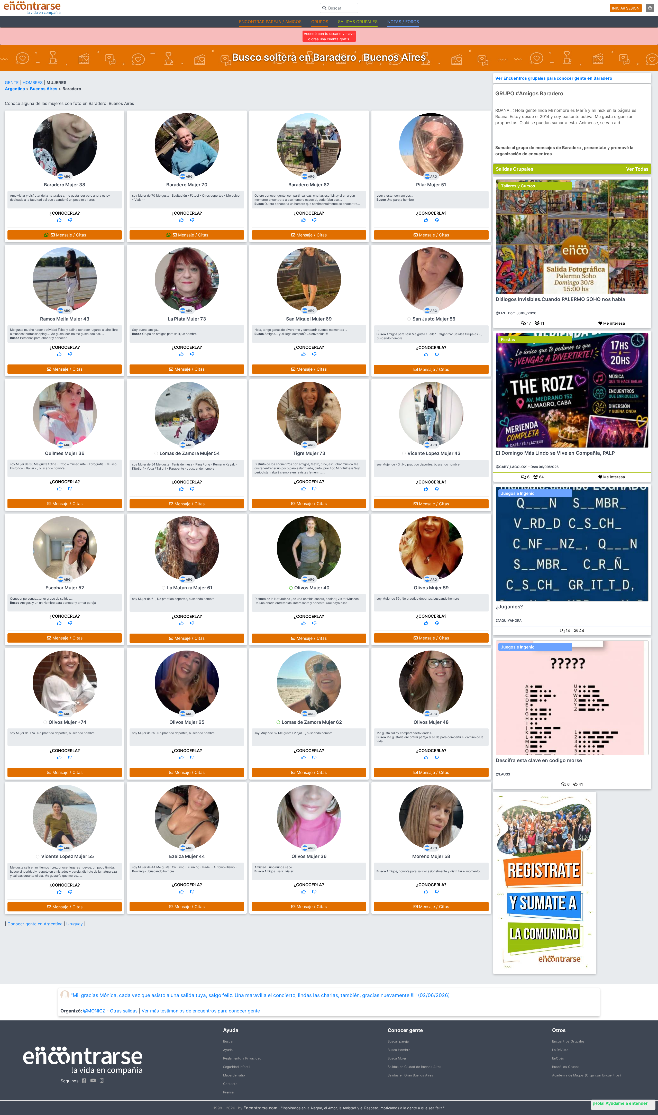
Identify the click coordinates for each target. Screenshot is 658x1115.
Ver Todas (637, 169)
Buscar (228, 1041)
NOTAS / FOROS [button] (403, 21)
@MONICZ (94, 1010)
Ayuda (228, 1050)
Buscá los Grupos (566, 1067)
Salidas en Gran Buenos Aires (410, 1075)
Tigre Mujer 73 (309, 453)
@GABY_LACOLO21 (511, 467)
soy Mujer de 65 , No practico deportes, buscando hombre (173, 733)
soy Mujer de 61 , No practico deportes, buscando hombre (173, 599)
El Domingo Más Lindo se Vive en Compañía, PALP (555, 453)
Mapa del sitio (234, 1075)
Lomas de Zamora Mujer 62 (312, 722)
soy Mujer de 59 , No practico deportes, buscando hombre (418, 598)
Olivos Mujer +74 (67, 722)
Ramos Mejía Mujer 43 (64, 319)
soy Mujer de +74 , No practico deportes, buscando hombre (52, 733)
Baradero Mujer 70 (186, 184)
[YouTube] (92, 1080)
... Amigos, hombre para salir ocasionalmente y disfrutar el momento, (428, 869)
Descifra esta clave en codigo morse (539, 760)
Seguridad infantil (236, 1067)
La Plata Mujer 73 (187, 319)
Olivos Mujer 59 (431, 587)
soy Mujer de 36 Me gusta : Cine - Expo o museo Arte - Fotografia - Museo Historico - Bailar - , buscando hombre (63, 466)
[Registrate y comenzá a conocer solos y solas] (572, 883)
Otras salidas (124, 1010)
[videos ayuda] (650, 8)
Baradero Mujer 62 (309, 184)
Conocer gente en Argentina (35, 923)
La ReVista (560, 1050)
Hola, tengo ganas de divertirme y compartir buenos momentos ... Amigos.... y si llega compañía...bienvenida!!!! (300, 332)
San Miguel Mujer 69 (309, 319)
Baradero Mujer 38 (64, 184)
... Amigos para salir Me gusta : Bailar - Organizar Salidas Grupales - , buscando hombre (429, 334)
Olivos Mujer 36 (309, 856)
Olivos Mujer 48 (431, 722)
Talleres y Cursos (518, 185)
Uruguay (75, 923)
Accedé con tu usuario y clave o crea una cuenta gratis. (329, 36)
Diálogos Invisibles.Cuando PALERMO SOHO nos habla (560, 299)
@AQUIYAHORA (509, 620)
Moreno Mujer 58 (431, 856)
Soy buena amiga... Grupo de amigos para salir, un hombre (164, 332)
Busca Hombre (399, 1050)
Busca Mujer (397, 1058)
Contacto (230, 1084)
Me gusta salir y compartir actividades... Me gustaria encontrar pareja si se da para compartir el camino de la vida (430, 737)
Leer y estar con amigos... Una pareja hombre (395, 198)
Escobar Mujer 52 (64, 587)
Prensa (228, 1092)
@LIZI (500, 313)
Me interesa (613, 323)
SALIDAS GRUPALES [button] (358, 21)
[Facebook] (82, 1080)
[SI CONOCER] (59, 220)
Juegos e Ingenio (518, 493)
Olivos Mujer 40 (312, 587)
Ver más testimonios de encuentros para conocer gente (201, 1010)
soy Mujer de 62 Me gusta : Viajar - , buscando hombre (293, 733)
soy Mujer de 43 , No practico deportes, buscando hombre (418, 464)
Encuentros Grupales (568, 1041)
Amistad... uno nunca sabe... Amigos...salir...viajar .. (275, 869)
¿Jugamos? (509, 607)
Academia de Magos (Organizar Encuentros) (586, 1075)
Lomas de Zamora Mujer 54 (190, 453)
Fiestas (508, 339)
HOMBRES (33, 82)
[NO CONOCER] (70, 220)
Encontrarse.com (260, 1107)
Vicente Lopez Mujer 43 (434, 453)
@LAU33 (503, 774)
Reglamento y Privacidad (242, 1058)
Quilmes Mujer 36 (65, 453)
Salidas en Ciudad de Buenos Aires (414, 1067)
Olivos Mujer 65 (186, 722)
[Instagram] (100, 1080)
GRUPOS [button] (319, 21)
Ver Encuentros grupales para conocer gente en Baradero (553, 78)
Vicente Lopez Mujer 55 (67, 856)
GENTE (12, 82)
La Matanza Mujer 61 (190, 587)
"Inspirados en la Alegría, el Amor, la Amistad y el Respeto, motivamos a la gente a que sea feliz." (363, 1108)
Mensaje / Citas (70, 234)
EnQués (558, 1058)
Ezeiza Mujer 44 (187, 856)
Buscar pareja (398, 1041)
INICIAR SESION (625, 8)
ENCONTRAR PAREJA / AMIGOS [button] (270, 21)
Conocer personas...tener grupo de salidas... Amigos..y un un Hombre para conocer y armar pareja (53, 601)
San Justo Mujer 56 (434, 319)
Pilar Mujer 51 (431, 184)
